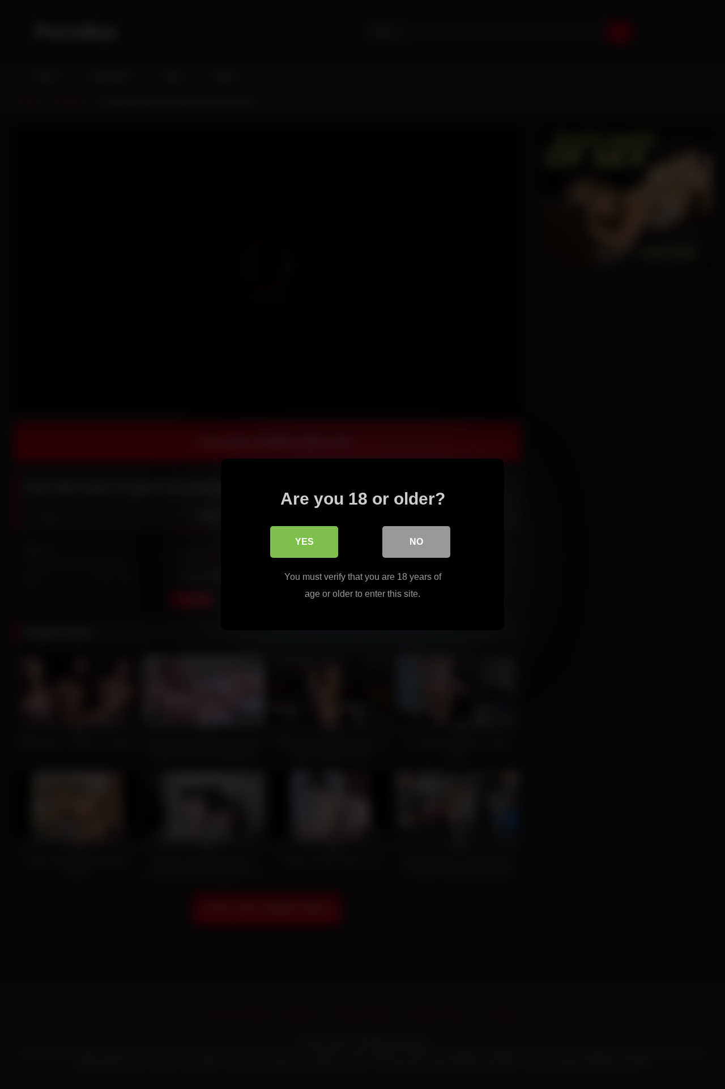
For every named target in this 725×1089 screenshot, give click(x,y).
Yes (304, 541)
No (416, 541)
